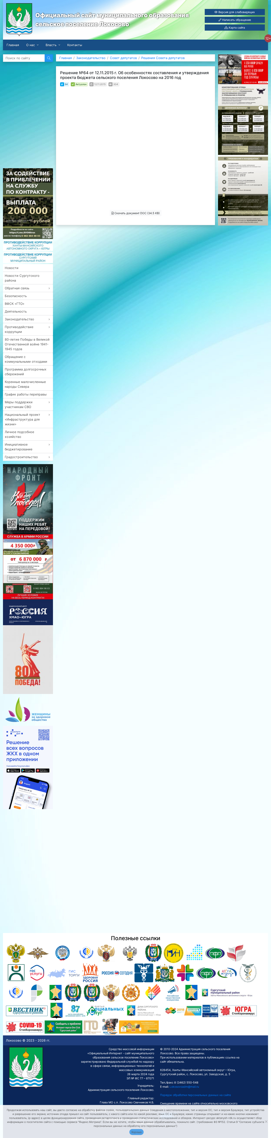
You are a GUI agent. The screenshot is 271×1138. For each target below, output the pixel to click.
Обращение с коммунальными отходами (26, 359)
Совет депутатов (123, 58)
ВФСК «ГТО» (14, 304)
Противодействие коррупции (19, 329)
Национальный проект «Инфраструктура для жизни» (22, 419)
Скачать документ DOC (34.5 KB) (137, 213)
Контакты (74, 45)
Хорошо (136, 1132)
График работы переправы (26, 394)
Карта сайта (236, 27)
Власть (51, 45)
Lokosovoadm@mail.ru (184, 1086)
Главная (13, 45)
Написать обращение (236, 19)
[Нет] (266, 1121)
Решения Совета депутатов (163, 58)
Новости (11, 268)
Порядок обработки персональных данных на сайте (195, 1095)
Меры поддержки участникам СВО (19, 404)
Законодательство (19, 319)
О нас (30, 45)
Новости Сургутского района (22, 278)
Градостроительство (21, 457)
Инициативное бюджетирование (18, 446)
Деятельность (16, 311)
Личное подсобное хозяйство (19, 434)
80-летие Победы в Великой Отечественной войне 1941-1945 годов (27, 344)
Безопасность (16, 296)
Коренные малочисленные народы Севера (25, 384)
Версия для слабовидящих (236, 12)
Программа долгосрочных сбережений (25, 371)
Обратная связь (17, 288)
